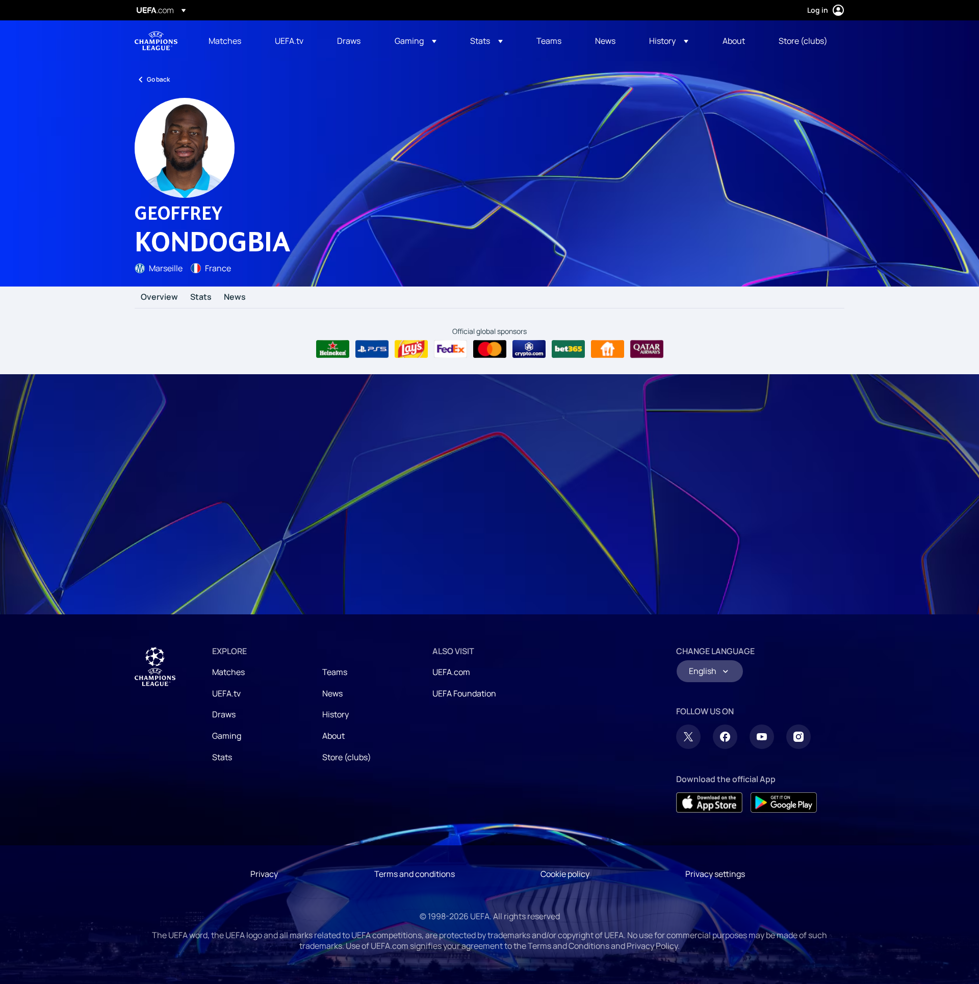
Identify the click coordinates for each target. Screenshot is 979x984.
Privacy (264, 873)
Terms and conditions (414, 873)
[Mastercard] (489, 349)
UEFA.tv (226, 693)
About (333, 735)
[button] (415, 40)
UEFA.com (451, 672)
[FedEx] (450, 349)
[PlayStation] (372, 349)
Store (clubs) (346, 757)
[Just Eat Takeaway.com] (607, 349)
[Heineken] (332, 349)
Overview (159, 297)
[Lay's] (411, 349)
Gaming (226, 735)
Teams (334, 672)
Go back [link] (158, 79)
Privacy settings (715, 873)
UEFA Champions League (156, 40)
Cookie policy (564, 873)
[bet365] (568, 349)
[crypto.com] (529, 349)
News (235, 297)
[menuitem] (229, 40)
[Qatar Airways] (646, 349)
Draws (224, 714)
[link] (225, 40)
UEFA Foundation (464, 693)
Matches (228, 672)
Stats (201, 297)
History (335, 714)
